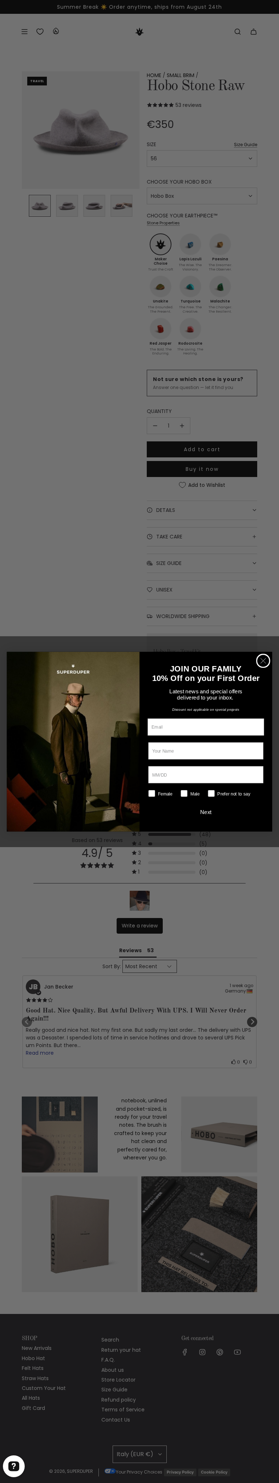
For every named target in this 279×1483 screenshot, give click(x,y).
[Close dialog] (263, 660)
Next (205, 812)
